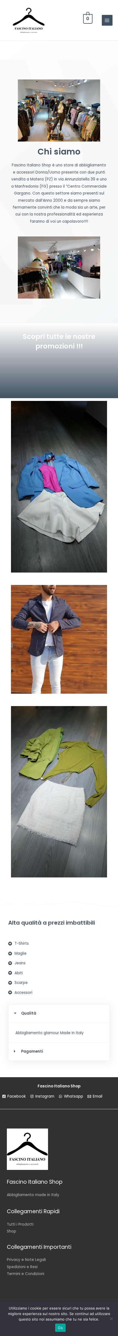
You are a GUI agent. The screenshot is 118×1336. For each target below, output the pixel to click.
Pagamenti (32, 1051)
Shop (11, 1231)
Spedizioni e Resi (22, 1267)
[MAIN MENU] (107, 20)
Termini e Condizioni (25, 1273)
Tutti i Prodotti (20, 1224)
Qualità (28, 1013)
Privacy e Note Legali (26, 1259)
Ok (60, 1328)
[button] (59, 1013)
